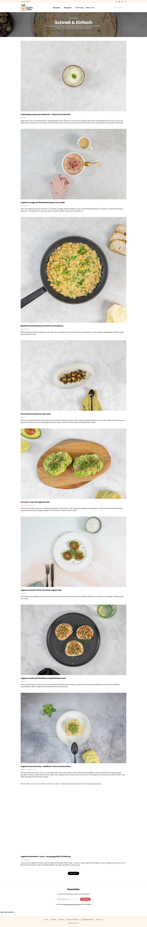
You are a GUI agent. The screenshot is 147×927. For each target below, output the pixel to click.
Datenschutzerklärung (71, 904)
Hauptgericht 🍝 (25, 329)
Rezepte (56, 7)
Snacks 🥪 (32, 505)
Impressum (61, 919)
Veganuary (54, 919)
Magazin (68, 7)
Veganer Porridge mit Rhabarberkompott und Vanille (43, 202)
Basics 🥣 (23, 117)
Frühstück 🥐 (24, 205)
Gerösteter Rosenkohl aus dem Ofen (36, 414)
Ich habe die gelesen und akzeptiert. (74, 904)
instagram (116, 1)
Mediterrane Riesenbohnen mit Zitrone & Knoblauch (42, 326)
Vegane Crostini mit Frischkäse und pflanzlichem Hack (43, 678)
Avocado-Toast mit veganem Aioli (35, 502)
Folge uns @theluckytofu (7, 912)
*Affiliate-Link (99, 919)
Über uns (90, 7)
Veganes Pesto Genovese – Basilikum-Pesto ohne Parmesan (46, 766)
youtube (119, 1)
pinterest (122, 1)
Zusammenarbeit (26, 1)
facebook (125, 1)
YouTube (79, 7)
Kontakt (46, 919)
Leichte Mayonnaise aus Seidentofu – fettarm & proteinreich (46, 114)
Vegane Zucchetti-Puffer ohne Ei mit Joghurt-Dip (41, 590)
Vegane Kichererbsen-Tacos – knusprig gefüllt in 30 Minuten (46, 856)
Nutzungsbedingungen (87, 919)
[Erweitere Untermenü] (68, 11)
